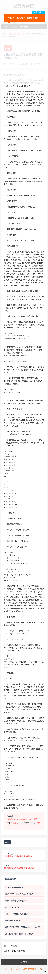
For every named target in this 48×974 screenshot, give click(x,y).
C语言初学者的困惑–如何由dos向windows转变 (22, 927)
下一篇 (19, 866)
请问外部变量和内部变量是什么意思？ (19, 934)
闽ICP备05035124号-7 (32, 969)
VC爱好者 (14, 823)
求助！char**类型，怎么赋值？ (17, 914)
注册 (10, 969)
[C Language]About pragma (15, 887)
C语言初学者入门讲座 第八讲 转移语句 (19, 894)
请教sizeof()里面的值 (12, 920)
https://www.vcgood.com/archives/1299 (22, 819)
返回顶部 (24, 962)
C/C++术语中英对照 (12, 907)
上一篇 (18, 854)
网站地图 (17, 969)
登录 (13, 951)
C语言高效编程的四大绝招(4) (15, 900)
